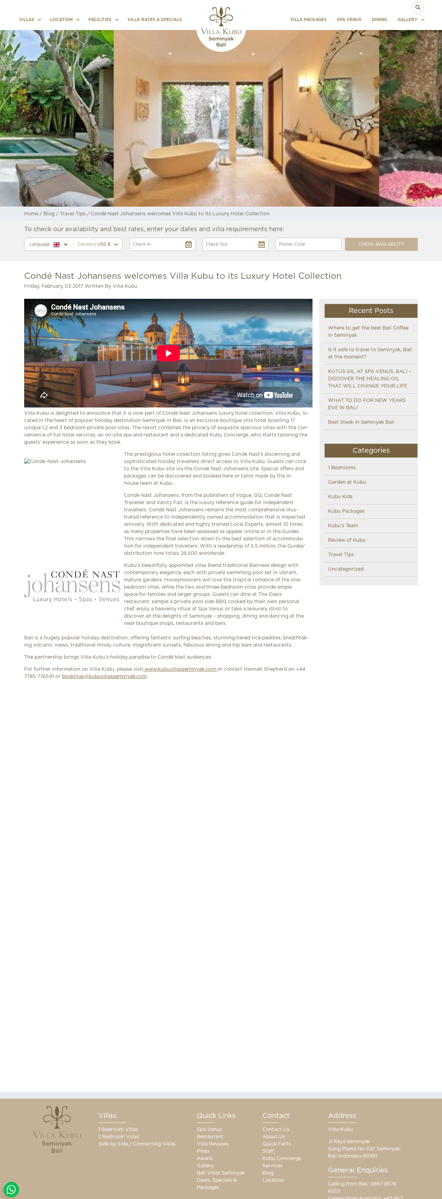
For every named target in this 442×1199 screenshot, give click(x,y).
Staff (268, 1151)
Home (31, 214)
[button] (97, 244)
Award (204, 1158)
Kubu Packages (346, 511)
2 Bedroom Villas (118, 1136)
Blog (49, 214)
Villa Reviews (213, 1144)
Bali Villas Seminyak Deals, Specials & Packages (221, 1180)
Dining (379, 20)
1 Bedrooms (342, 467)
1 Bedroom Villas (118, 1129)
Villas (26, 20)
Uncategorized (346, 569)
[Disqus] (168, 777)
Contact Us (275, 1129)
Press (203, 1151)
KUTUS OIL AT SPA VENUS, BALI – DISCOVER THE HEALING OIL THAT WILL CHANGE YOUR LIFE (369, 379)
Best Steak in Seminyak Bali (361, 422)
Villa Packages (308, 20)
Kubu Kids (340, 496)
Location (61, 20)
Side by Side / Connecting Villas (136, 1144)
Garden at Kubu (347, 482)
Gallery (407, 20)
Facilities (100, 20)
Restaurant (210, 1136)
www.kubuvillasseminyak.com (180, 669)
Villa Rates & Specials (154, 20)
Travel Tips (73, 214)
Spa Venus (349, 20)
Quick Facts (276, 1144)
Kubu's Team (343, 525)
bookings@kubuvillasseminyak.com (104, 676)
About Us (273, 1136)
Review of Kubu (347, 540)
